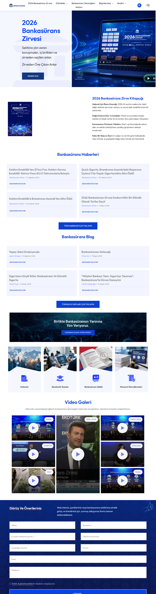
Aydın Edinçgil (15, 256)
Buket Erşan (14, 284)
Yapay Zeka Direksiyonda (24, 252)
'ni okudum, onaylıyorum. (33, 583)
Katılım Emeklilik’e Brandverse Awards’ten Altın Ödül (40, 198)
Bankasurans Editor (17, 177)
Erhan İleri (86, 256)
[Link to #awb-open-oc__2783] (148, 5)
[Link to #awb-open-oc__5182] (139, 5)
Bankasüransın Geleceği (96, 252)
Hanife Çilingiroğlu (89, 284)
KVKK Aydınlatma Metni (22, 583)
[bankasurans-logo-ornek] (17, 4)
